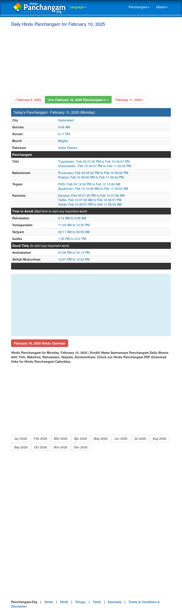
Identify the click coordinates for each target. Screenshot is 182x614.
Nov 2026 (60, 447)
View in (77, 99)
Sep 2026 (21, 447)
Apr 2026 (80, 438)
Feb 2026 (40, 438)
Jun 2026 (120, 438)
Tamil (97, 602)
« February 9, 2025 (27, 99)
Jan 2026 (20, 438)
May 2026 (101, 438)
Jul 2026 (140, 438)
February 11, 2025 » (129, 99)
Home (48, 602)
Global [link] (160, 7)
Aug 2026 (159, 438)
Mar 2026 (60, 438)
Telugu (80, 602)
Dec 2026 (80, 447)
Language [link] (76, 7)
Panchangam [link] (138, 7)
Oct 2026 (40, 447)
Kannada (114, 602)
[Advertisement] (91, 61)
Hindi (64, 602)
